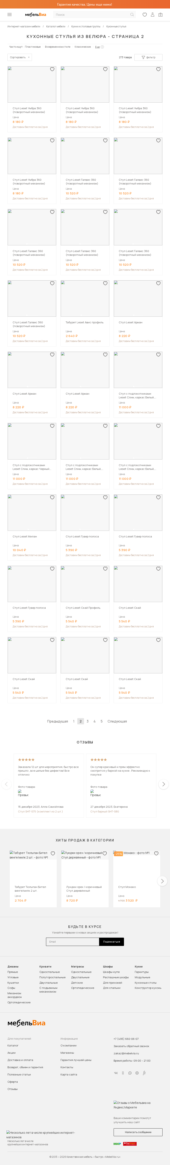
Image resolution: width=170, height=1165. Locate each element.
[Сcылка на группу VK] (116, 1073)
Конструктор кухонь (148, 988)
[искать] (132, 14)
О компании (68, 1045)
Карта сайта (69, 1074)
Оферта (12, 1082)
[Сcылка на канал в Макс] (130, 1073)
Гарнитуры (142, 972)
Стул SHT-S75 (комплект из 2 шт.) (40, 811)
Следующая (117, 721)
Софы (11, 988)
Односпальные (49, 972)
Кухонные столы (146, 982)
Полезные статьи (19, 1074)
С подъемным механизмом (48, 989)
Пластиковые (33, 46)
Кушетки (13, 982)
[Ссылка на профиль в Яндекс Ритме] (144, 1073)
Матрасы (77, 966)
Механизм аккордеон (14, 995)
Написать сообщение (138, 1132)
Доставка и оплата (20, 1060)
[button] (27, 101)
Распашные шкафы (116, 977)
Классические (83, 46)
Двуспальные (48, 982)
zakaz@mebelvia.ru (126, 1053)
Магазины (67, 1053)
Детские (77, 982)
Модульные (142, 977)
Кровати (45, 966)
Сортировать (18, 57)
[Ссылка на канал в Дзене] (137, 1073)
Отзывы (12, 1089)
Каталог (12, 1045)
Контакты (67, 1067)
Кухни (139, 966)
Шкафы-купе (111, 972)
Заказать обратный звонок (131, 1046)
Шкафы (108, 966)
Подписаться (111, 941)
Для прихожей (112, 982)
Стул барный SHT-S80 (104, 811)
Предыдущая (57, 721)
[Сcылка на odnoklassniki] (123, 1073)
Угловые (12, 977)
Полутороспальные (52, 977)
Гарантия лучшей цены (76, 1060)
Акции (11, 1053)
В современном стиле (57, 46)
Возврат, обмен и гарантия (25, 1067)
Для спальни (111, 988)
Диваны (12, 966)
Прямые (12, 972)
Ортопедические (18, 1002)
